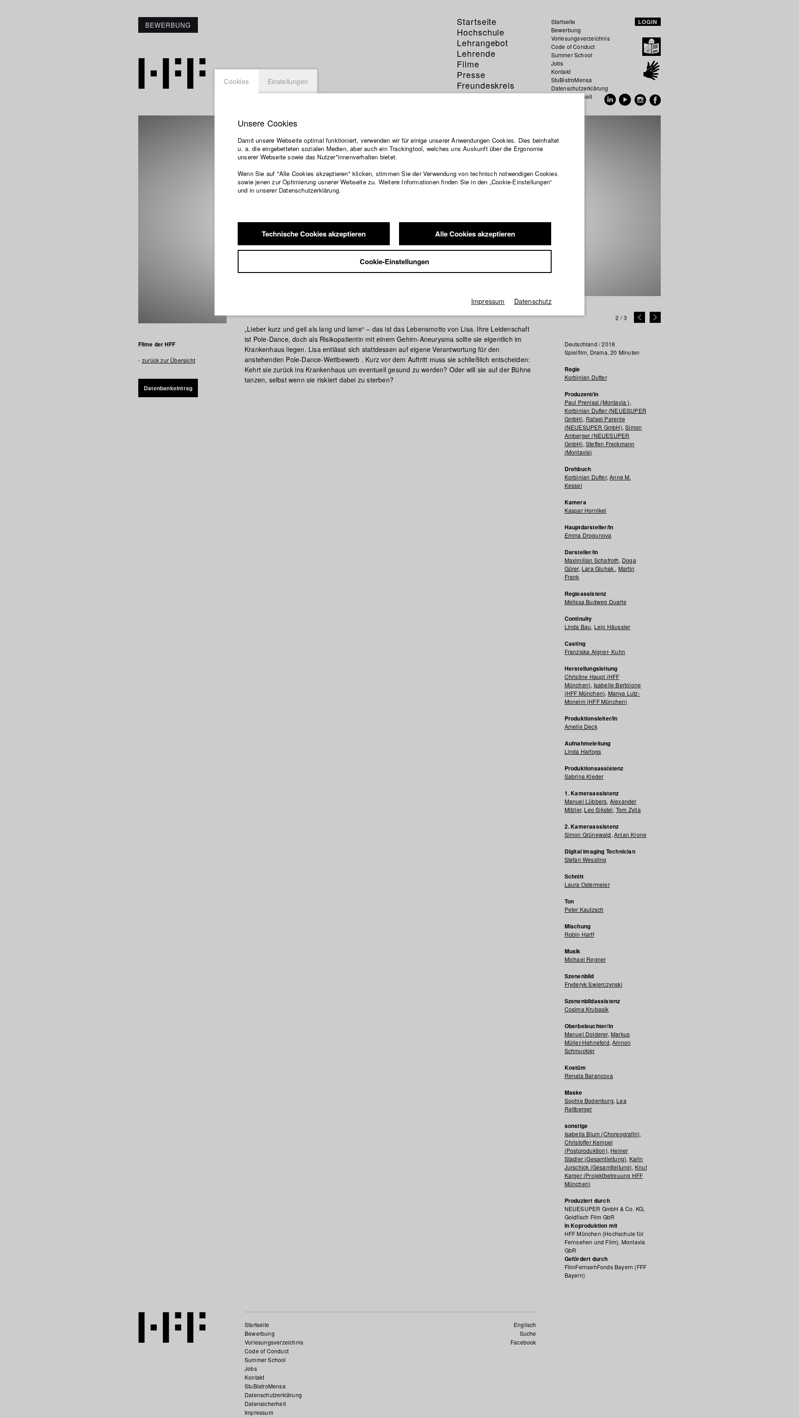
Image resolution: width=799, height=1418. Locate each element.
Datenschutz (533, 301)
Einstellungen (288, 81)
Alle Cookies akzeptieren (475, 234)
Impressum (488, 301)
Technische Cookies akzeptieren (314, 234)
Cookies (236, 81)
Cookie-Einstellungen (394, 261)
